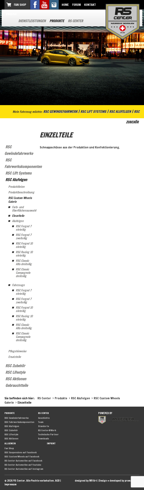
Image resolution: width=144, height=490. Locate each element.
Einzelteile (18, 215)
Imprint (51, 443)
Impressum (10, 484)
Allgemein (10, 443)
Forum (76, 5)
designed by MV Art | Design (91, 481)
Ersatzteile (14, 357)
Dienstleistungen (32, 20)
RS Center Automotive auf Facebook (23, 460)
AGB (57, 481)
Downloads (43, 438)
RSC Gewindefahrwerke (16, 418)
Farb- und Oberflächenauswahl (23, 208)
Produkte (57, 20)
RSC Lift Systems (93, 111)
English (11, 14)
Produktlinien (16, 187)
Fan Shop (20, 5)
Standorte (43, 426)
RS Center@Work (47, 430)
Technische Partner (48, 434)
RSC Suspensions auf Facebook (20, 452)
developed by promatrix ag (125, 481)
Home (65, 5)
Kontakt (90, 5)
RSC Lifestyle (15, 372)
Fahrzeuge (18, 285)
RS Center (75, 20)
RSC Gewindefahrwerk (60, 111)
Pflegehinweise (17, 351)
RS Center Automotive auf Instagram (23, 469)
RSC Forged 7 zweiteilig (23, 236)
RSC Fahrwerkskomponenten (19, 422)
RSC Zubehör (15, 365)
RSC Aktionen (15, 379)
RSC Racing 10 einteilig (24, 253)
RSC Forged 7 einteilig (23, 227)
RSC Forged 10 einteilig (24, 245)
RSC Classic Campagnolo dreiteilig (23, 273)
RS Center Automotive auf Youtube (22, 464)
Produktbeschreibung (21, 192)
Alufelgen (17, 221)
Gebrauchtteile (16, 385)
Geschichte (44, 418)
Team (40, 422)
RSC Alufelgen (120, 111)
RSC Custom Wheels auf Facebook (21, 456)
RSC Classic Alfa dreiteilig (24, 262)
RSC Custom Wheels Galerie (20, 199)
